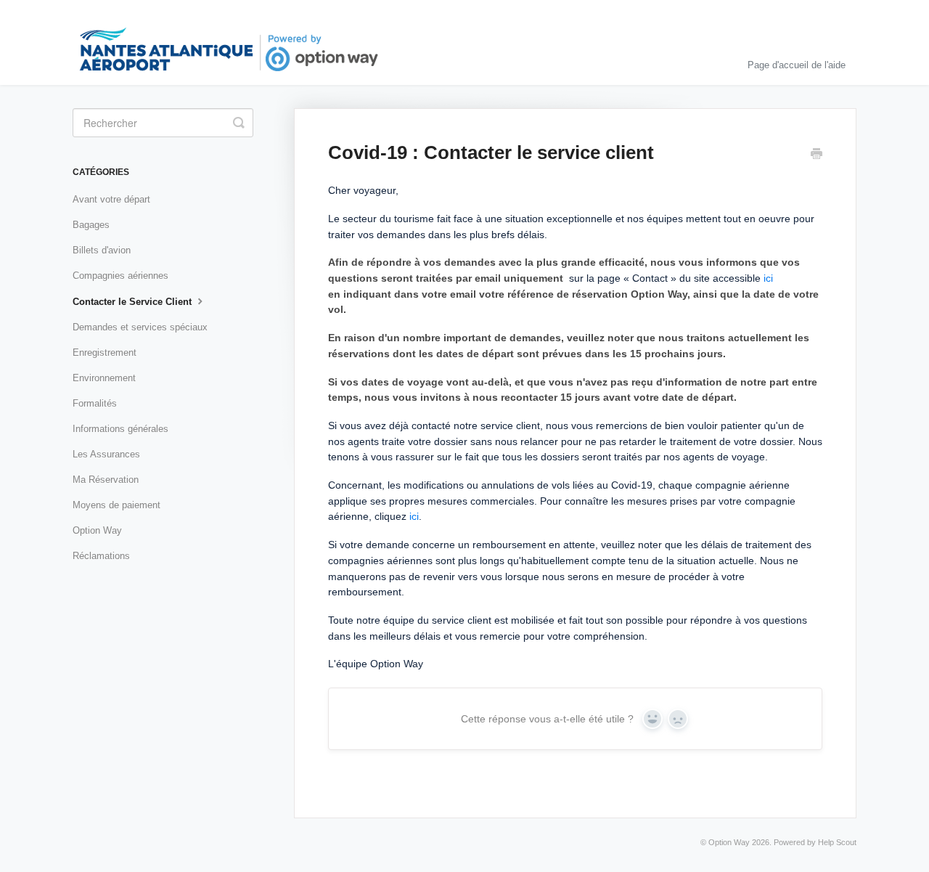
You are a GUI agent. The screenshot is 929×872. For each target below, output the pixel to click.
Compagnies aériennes (120, 275)
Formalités (95, 403)
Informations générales (120, 428)
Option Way (97, 530)
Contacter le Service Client (134, 301)
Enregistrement (104, 352)
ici (768, 278)
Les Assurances (106, 454)
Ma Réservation (106, 479)
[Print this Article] (816, 155)
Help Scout (837, 842)
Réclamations (101, 555)
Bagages (91, 224)
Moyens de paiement (116, 505)
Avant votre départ (111, 199)
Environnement (104, 377)
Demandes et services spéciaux (140, 327)
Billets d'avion (102, 250)
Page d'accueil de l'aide (797, 65)
